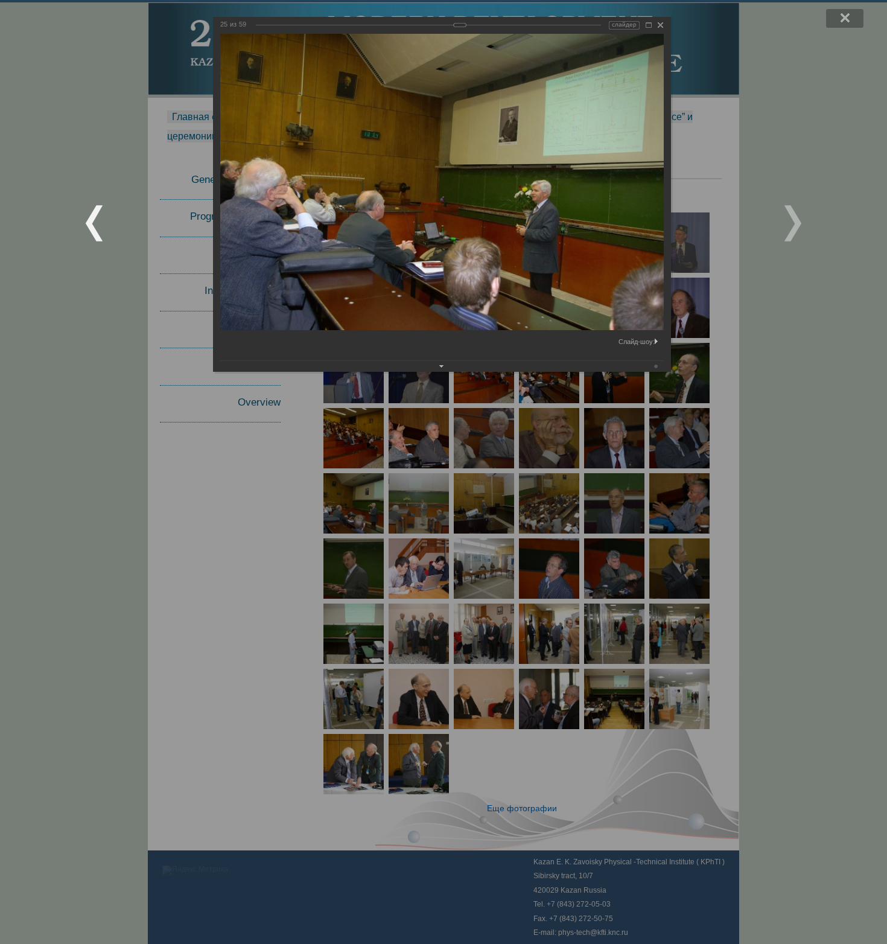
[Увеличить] (649, 25)
